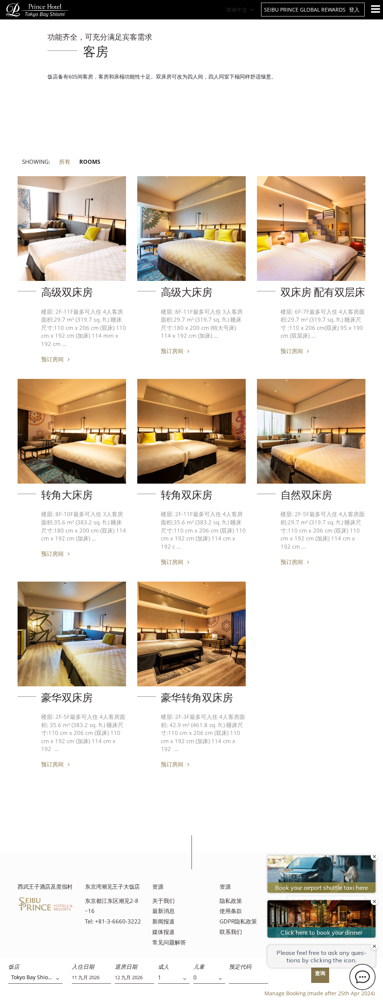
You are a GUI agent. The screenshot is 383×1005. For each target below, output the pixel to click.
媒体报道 (163, 932)
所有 (64, 162)
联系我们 (231, 932)
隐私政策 (231, 901)
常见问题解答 (169, 942)
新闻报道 (163, 921)
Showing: (36, 162)
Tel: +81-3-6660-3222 (113, 921)
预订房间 (53, 359)
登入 (354, 9)
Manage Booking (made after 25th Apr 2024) (319, 993)
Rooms (89, 162)
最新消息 (163, 911)
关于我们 (163, 901)
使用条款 (231, 911)
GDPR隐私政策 (238, 921)
